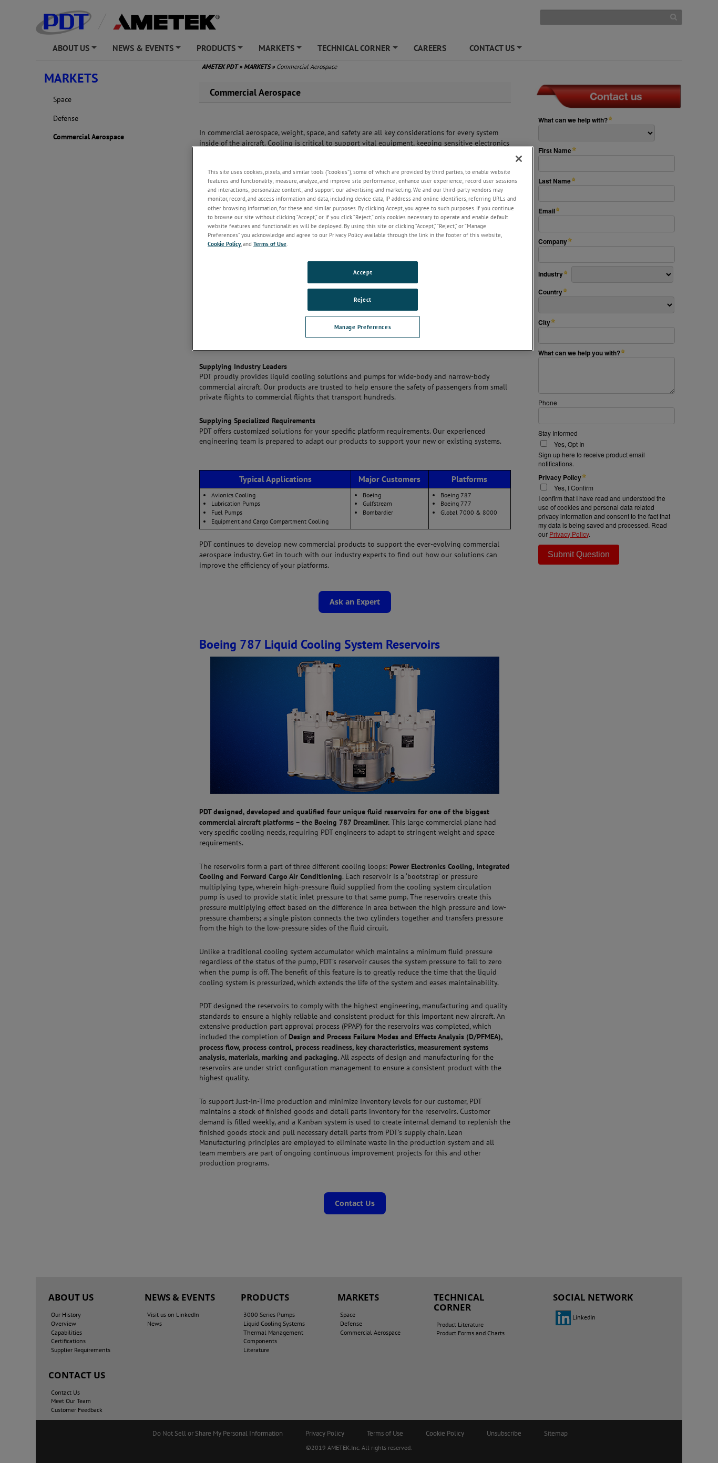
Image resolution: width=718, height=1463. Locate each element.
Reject (362, 299)
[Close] (518, 158)
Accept (362, 272)
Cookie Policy (224, 244)
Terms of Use (269, 244)
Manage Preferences (362, 327)
